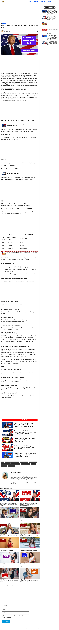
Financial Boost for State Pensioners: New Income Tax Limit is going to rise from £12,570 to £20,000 (21, 173)
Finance (4, 23)
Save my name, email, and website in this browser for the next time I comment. (20, 616)
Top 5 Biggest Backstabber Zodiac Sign (28, 550)
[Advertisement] (20, 13)
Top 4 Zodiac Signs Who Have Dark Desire (9, 535)
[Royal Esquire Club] (3, 1)
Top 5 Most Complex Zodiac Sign (7, 550)
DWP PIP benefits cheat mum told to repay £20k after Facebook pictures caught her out (22, 253)
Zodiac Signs (42, 1)
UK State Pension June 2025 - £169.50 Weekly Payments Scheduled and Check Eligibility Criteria (25, 455)
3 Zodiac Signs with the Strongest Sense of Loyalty (29, 565)
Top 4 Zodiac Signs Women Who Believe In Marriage (9, 581)
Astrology (36, 1)
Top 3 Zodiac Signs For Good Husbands (28, 520)
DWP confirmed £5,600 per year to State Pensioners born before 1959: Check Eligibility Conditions (24, 447)
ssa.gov (6, 304)
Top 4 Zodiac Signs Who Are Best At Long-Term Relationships (29, 581)
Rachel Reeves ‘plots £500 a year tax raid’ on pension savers (9, 520)
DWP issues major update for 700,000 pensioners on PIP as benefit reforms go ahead (8, 504)
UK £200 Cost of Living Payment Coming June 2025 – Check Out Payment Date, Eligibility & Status (22, 125)
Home (30, 1)
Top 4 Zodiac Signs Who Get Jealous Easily (29, 535)
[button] (55, 1)
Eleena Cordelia (8, 30)
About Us (50, 1)
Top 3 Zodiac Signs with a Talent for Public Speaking (9, 565)
